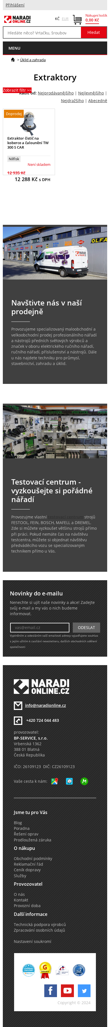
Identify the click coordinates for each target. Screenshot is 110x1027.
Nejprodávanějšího (56, 93)
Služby (20, 875)
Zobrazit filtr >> (17, 90)
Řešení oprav (26, 834)
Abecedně (97, 100)
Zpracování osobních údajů (39, 930)
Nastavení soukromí (32, 941)
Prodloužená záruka (32, 840)
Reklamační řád (28, 864)
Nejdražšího (72, 100)
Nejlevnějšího (91, 93)
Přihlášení (15, 5)
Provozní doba (27, 905)
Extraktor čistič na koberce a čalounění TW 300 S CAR (28, 142)
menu (14, 48)
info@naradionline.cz (45, 705)
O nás (19, 894)
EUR (65, 18)
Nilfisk (14, 158)
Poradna (22, 828)
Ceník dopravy (27, 869)
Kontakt (21, 900)
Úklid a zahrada (33, 59)
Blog (18, 822)
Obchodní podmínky (33, 858)
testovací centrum (65, 517)
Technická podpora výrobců (40, 924)
